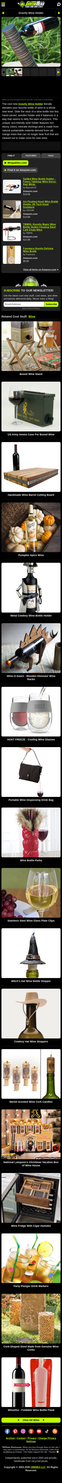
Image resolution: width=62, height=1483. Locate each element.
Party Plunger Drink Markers (31, 1286)
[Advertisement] (31, 87)
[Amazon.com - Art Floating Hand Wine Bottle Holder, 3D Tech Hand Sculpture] (12, 209)
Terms (29, 308)
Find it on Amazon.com (20, 170)
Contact (21, 1438)
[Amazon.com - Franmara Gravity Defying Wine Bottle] (12, 255)
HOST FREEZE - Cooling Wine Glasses (31, 739)
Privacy (37, 308)
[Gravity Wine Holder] (10, 72)
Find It (11, 155)
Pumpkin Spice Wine (31, 555)
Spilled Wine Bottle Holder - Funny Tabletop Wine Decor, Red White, (39, 182)
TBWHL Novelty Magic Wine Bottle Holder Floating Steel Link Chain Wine (39, 227)
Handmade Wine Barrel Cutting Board (31, 494)
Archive (10, 1438)
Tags (50, 155)
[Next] (58, 72)
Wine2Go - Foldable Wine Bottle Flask (31, 1410)
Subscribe (51, 304)
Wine (31, 316)
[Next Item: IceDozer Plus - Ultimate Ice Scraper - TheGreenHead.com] (58, 12)
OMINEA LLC (38, 1467)
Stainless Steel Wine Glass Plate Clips (31, 920)
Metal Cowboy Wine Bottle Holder (31, 615)
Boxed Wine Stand (31, 374)
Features (31, 155)
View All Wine (31, 1420)
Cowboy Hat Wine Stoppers (31, 1041)
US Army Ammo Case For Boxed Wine (31, 434)
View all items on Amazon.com (39, 269)
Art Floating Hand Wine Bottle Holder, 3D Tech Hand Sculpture (40, 204)
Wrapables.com (16, 163)
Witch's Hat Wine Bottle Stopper (31, 981)
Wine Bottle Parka (31, 860)
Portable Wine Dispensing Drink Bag (31, 800)
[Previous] (3, 72)
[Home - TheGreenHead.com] (31, 4)
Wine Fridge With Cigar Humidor (31, 1225)
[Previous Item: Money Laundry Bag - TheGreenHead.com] (3, 12)
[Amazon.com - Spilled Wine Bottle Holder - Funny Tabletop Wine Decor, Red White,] (12, 187)
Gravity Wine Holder (30, 104)
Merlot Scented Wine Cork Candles (31, 1101)
